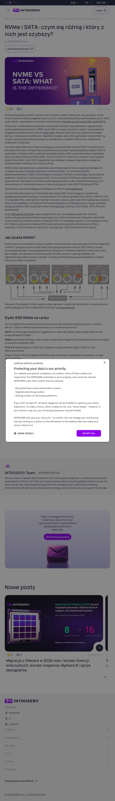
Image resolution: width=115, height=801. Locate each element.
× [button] (104, 363)
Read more (27, 425)
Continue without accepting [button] (28, 363)
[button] (24, 433)
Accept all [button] (88, 433)
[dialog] (57, 400)
